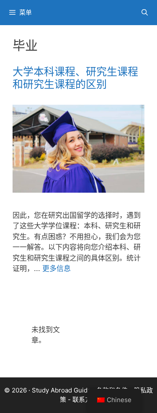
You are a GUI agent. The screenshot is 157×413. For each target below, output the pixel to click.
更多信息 (56, 268)
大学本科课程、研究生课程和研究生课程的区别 (75, 77)
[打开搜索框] (144, 12)
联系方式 (85, 399)
